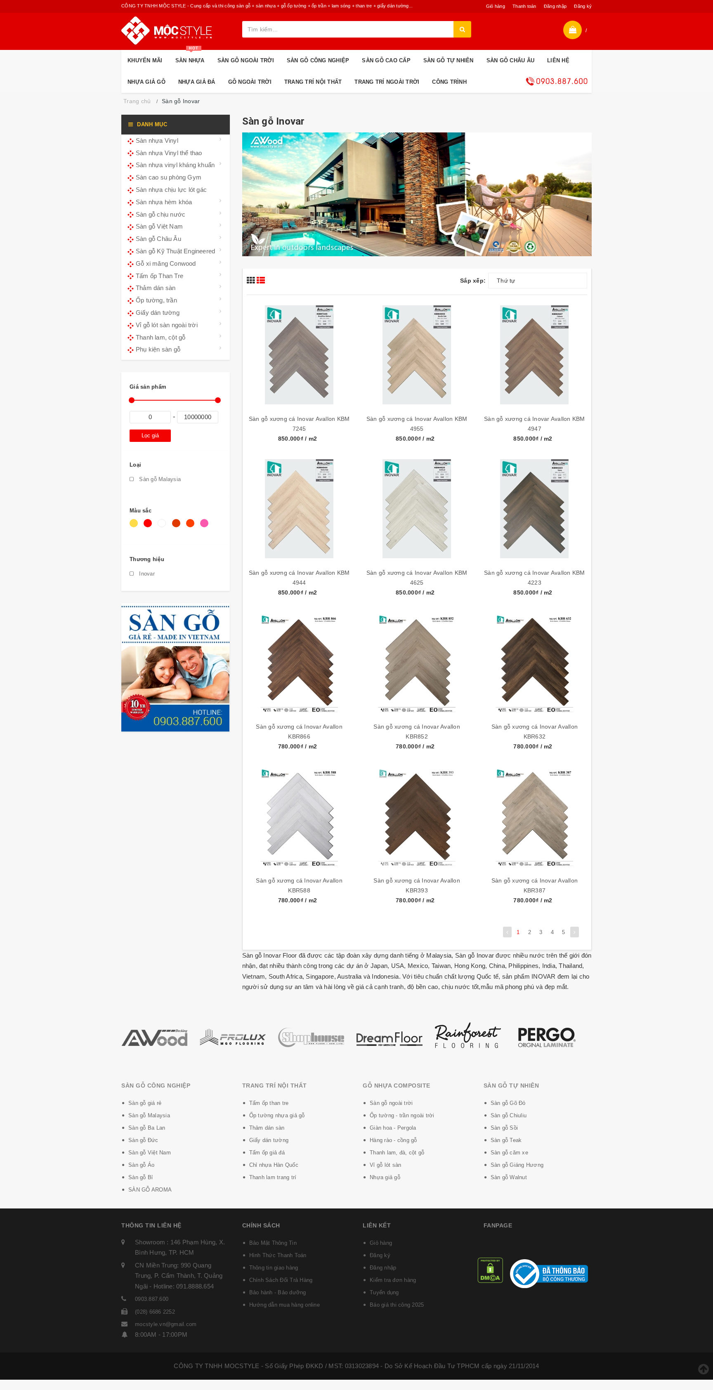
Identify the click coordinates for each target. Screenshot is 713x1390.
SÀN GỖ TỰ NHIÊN (448, 60)
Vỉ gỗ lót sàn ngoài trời (167, 324)
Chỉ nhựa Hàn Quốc (273, 1165)
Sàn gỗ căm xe (509, 1152)
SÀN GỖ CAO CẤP (386, 60)
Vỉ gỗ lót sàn (385, 1165)
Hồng (205, 527)
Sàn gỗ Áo (141, 1165)
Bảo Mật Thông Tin (273, 1243)
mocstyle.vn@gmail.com (165, 1324)
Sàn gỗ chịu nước (160, 214)
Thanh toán (524, 6)
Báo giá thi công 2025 (397, 1305)
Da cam (191, 527)
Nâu (177, 527)
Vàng (135, 527)
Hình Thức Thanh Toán (278, 1255)
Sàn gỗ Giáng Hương (517, 1165)
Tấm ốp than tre (269, 1103)
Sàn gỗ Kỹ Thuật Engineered (175, 251)
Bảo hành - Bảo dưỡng (277, 1292)
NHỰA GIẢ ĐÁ (196, 82)
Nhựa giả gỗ (385, 1177)
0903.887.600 (151, 1299)
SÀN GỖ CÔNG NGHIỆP (318, 60)
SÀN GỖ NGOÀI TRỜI (245, 60)
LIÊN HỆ (558, 60)
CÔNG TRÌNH (449, 82)
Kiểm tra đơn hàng (393, 1280)
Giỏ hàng (495, 6)
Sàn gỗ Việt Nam (159, 226)
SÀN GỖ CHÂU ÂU (510, 60)
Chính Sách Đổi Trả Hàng (281, 1280)
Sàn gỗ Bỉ (140, 1177)
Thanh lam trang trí (273, 1177)
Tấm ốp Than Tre (159, 275)
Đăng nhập (555, 6)
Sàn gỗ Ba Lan (146, 1128)
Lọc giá (150, 435)
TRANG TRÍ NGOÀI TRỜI (386, 82)
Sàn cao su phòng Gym (168, 177)
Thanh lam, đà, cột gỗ (397, 1152)
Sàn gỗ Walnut (509, 1177)
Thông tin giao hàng (273, 1268)
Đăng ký (583, 6)
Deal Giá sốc (557, 81)
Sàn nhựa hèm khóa (164, 201)
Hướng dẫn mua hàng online (284, 1305)
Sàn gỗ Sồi (504, 1128)
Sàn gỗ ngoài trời (391, 1103)
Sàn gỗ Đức (143, 1140)
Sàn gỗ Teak (506, 1140)
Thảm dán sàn (155, 287)
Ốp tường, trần (156, 300)
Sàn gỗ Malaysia (159, 479)
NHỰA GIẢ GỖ (146, 82)
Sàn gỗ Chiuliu (509, 1115)
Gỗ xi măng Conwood (166, 263)
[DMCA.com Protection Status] (490, 1269)
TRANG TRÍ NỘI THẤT (313, 82)
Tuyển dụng (384, 1292)
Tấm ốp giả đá (267, 1152)
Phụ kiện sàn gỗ (158, 349)
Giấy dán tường (157, 312)
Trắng (163, 527)
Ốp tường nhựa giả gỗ (277, 1115)
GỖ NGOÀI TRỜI (250, 82)
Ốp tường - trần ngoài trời (402, 1115)
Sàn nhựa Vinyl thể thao (169, 152)
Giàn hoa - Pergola (393, 1128)
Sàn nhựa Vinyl (157, 140)
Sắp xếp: (473, 280)
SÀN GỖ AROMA (150, 1190)
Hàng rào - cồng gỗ (393, 1140)
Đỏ (149, 527)
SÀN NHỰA (190, 57)
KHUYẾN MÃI (145, 60)
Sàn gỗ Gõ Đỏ (508, 1103)
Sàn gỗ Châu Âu (158, 238)
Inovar (146, 574)
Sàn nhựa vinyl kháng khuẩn (175, 164)
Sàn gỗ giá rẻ (144, 1103)
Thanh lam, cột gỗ (160, 337)
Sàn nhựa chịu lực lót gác (171, 189)
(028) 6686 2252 (155, 1312)
